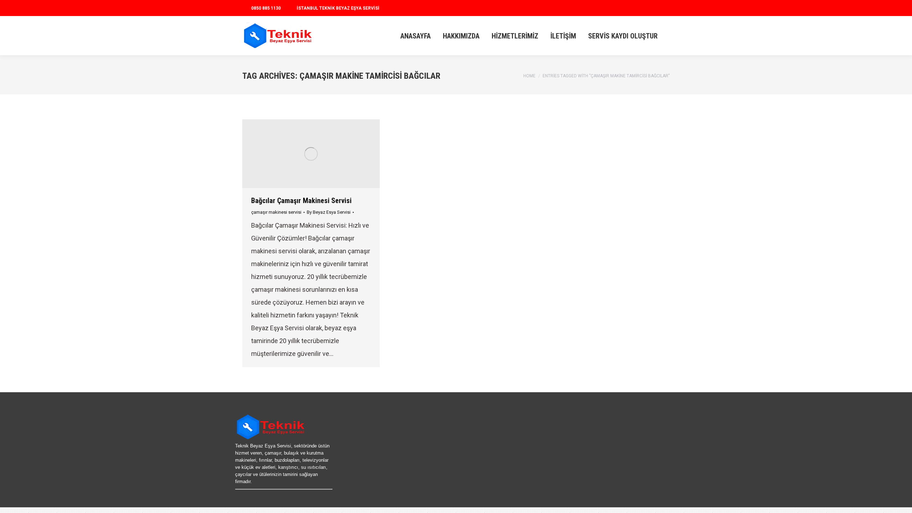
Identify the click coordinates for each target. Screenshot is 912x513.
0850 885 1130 (266, 8)
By (329, 212)
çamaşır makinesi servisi (276, 212)
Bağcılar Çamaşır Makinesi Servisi (301, 200)
